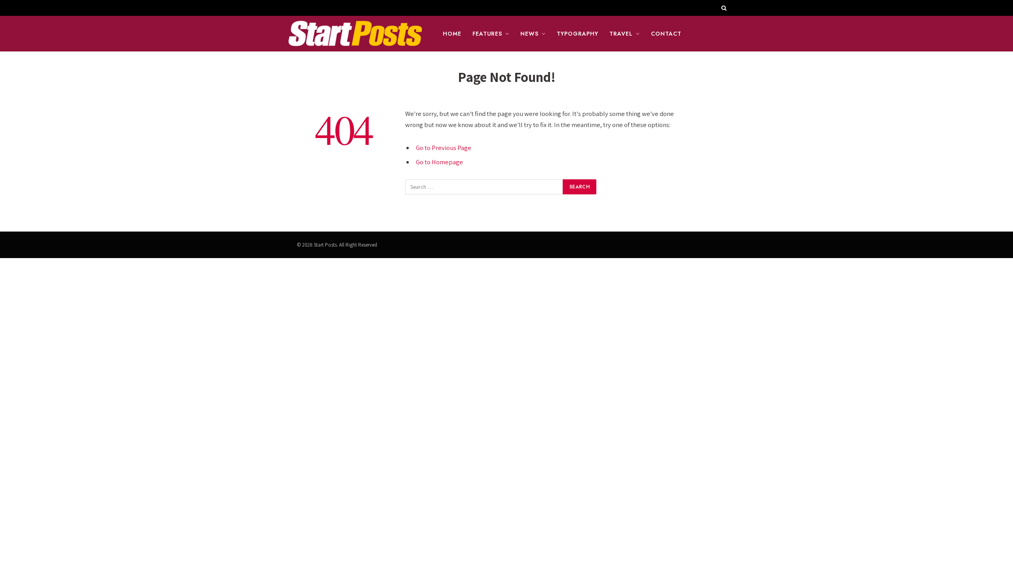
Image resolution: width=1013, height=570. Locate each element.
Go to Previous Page (443, 147)
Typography (577, 34)
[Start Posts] (354, 33)
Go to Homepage (439, 162)
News (529, 34)
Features (487, 34)
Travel (621, 34)
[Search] (723, 8)
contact (666, 34)
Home (452, 34)
